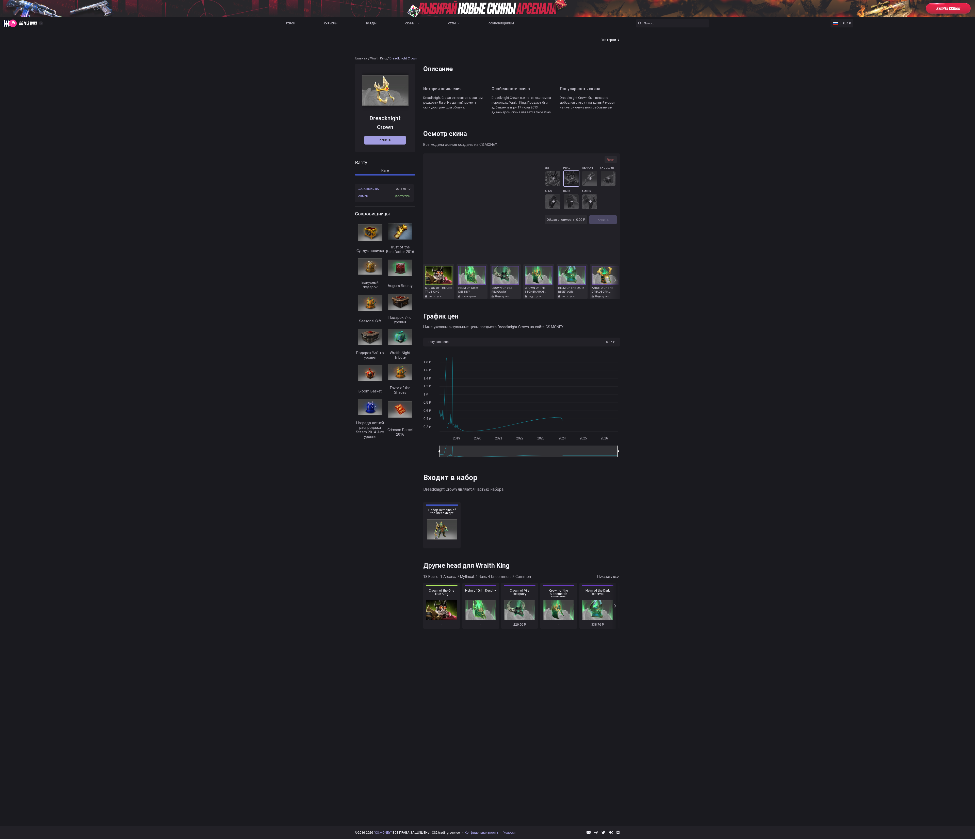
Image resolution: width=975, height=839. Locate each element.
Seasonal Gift (370, 321)
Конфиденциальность (481, 832)
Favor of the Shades (400, 390)
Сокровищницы (501, 23)
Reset (610, 159)
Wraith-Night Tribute (400, 355)
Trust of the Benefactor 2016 (400, 249)
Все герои (608, 40)
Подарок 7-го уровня (400, 319)
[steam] (596, 832)
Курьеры (330, 23)
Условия (509, 832)
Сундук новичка (370, 251)
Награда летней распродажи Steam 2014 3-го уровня (370, 430)
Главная (361, 58)
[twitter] (603, 832)
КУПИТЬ (603, 219)
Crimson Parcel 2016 (400, 432)
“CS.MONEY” (383, 832)
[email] (589, 832)
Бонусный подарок (370, 284)
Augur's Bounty (400, 286)
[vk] (611, 832)
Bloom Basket (370, 391)
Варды (371, 23)
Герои (290, 23)
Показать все (608, 576)
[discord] (618, 832)
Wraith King (378, 58)
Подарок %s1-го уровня (370, 355)
